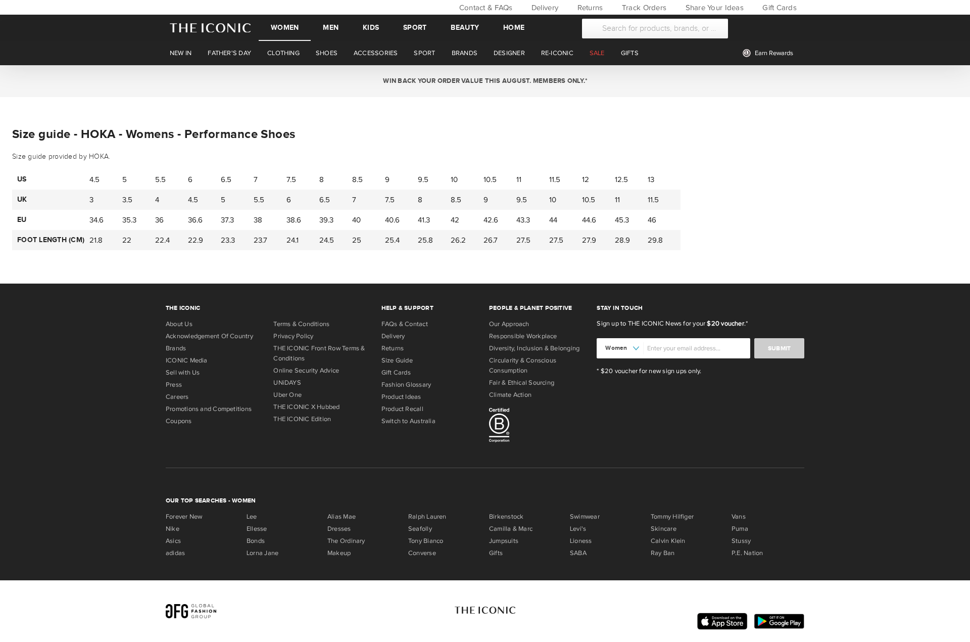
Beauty (465, 27)
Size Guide (397, 360)
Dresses (339, 528)
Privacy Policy (293, 336)
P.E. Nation (747, 553)
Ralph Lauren (427, 516)
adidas (175, 553)
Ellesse (257, 528)
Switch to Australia (408, 421)
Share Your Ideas (713, 8)
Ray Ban (663, 553)
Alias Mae (341, 516)
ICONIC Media (187, 360)
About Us (179, 324)
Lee (252, 516)
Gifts (496, 553)
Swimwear (585, 516)
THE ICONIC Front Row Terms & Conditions (319, 353)
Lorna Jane (262, 553)
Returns (589, 8)
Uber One (287, 394)
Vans (739, 516)
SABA (578, 553)
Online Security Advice (306, 370)
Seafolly (420, 528)
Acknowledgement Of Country (209, 336)
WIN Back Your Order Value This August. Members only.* (485, 81)
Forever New (184, 516)
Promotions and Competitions (209, 408)
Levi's (578, 528)
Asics (173, 540)
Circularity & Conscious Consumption (522, 365)
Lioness (581, 540)
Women (285, 27)
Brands (176, 348)
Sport (414, 27)
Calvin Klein (668, 540)
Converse (422, 553)
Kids (371, 27)
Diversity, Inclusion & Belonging (534, 348)
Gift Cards (778, 8)
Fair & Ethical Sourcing (521, 382)
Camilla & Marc (510, 528)
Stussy (741, 540)
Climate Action (510, 394)
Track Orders (643, 8)
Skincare (663, 528)
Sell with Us (183, 372)
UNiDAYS (287, 382)
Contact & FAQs (484, 8)
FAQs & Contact (404, 324)
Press (174, 384)
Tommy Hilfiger (672, 516)
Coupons (179, 421)
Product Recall (402, 408)
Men (330, 27)
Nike (172, 528)
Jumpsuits (503, 540)
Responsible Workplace (523, 336)
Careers (177, 396)
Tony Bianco (425, 540)
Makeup (339, 553)
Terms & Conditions (301, 324)
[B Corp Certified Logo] (539, 426)
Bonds (256, 540)
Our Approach (509, 324)
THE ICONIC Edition (302, 419)
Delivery (543, 8)
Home (513, 27)
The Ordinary (346, 540)
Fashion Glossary (406, 384)
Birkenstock (506, 516)
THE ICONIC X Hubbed (306, 406)
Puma (740, 528)
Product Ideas (401, 396)
